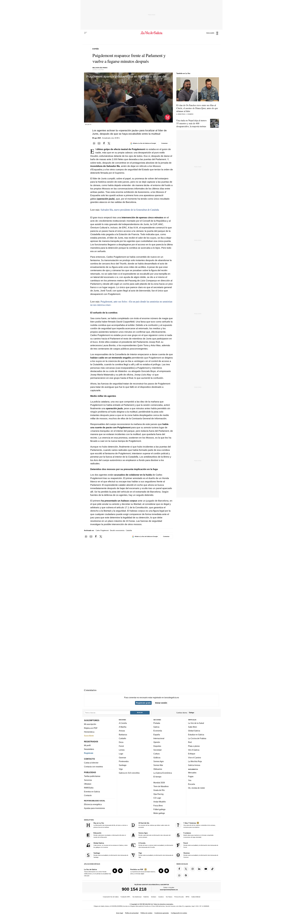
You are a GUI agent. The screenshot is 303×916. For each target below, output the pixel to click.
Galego (191, 712)
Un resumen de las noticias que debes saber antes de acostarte (153, 825)
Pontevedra (124, 761)
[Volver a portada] (152, 33)
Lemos (122, 750)
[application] (128, 98)
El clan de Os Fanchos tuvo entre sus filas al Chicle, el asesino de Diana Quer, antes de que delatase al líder (197, 108)
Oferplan (87, 784)
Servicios (88, 780)
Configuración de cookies (179, 913)
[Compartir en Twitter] (109, 143)
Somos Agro (158, 761)
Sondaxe (153, 897)
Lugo (121, 754)
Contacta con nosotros (93, 766)
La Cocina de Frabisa (197, 738)
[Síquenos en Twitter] (186, 869)
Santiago (122, 765)
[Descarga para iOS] (114, 870)
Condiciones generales (161, 913)
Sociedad (157, 750)
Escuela (191, 784)
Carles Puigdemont (102, 530)
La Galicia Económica (162, 773)
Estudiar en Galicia (196, 735)
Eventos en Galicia (92, 791)
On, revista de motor (196, 788)
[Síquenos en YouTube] (206, 869)
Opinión (156, 742)
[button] (128, 97)
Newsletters (89, 749)
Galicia (156, 727)
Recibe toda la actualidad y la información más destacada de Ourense (200, 855)
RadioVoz (146, 897)
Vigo (121, 769)
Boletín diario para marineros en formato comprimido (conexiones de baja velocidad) (198, 835)
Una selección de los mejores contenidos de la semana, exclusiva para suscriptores (199, 825)
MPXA (187, 897)
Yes (189, 780)
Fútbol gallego (159, 809)
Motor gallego (159, 813)
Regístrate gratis (143, 703)
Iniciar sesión (161, 703)
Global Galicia (194, 731)
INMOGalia (88, 788)
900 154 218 (134, 889)
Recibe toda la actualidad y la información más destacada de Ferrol (200, 845)
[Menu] (85, 33)
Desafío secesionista (117, 530)
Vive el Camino (194, 757)
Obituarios (157, 769)
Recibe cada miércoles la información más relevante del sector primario (154, 835)
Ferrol (121, 746)
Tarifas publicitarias (92, 776)
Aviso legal (119, 913)
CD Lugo (157, 798)
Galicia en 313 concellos (129, 773)
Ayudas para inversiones (94, 808)
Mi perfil (87, 745)
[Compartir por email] (99, 143)
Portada (156, 723)
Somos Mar (158, 765)
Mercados (192, 773)
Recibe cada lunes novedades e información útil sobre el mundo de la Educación (110, 835)
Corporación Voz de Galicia (110, 897)
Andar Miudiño (159, 802)
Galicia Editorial (195, 897)
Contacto (88, 795)
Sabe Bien (192, 727)
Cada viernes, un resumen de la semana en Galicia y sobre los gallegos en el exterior (111, 845)
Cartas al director (91, 763)
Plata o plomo (194, 746)
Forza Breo (158, 805)
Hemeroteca (89, 732)
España (156, 735)
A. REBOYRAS (180, 114)
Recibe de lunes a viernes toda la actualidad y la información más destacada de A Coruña (155, 845)
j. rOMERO (189, 114)
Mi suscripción (90, 724)
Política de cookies (146, 913)
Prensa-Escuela (179, 897)
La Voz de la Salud (196, 723)
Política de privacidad (131, 913)
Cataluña (129, 530)
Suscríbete (89, 736)
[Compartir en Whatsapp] (94, 143)
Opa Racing (158, 794)
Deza (121, 742)
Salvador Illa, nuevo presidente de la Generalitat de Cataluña (130, 209)
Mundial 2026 (159, 782)
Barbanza (123, 735)
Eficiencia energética (93, 804)
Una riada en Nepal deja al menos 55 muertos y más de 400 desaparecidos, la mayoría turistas (191, 123)
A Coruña (123, 723)
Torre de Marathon (161, 786)
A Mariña (122, 727)
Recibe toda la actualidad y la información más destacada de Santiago (111, 855)
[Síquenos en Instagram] (192, 869)
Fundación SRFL (125, 897)
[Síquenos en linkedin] (199, 869)
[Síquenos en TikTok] (212, 869)
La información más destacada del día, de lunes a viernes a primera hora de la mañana (111, 825)
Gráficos (156, 757)
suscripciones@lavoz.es (169, 890)
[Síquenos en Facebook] (179, 869)
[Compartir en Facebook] (104, 143)
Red (190, 742)
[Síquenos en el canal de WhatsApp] (179, 875)
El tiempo (157, 777)
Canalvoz (161, 897)
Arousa (122, 731)
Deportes (157, 746)
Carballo (122, 738)
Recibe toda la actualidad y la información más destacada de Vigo (155, 855)
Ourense (122, 757)
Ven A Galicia (193, 750)
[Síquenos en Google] (186, 875)
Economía (157, 731)
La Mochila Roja (195, 761)
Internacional (158, 738)
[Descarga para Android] (120, 870)
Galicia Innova (194, 765)
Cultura (156, 754)
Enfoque (191, 754)
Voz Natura (169, 897)
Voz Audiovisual (136, 897)
